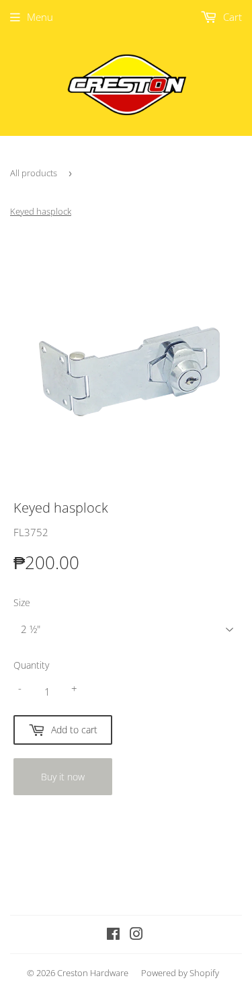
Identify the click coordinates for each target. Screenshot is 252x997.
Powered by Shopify (180, 973)
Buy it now (63, 776)
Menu (40, 17)
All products (33, 173)
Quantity (31, 665)
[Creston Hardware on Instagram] (136, 935)
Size (21, 602)
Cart (231, 17)
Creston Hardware (92, 973)
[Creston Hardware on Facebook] (113, 935)
